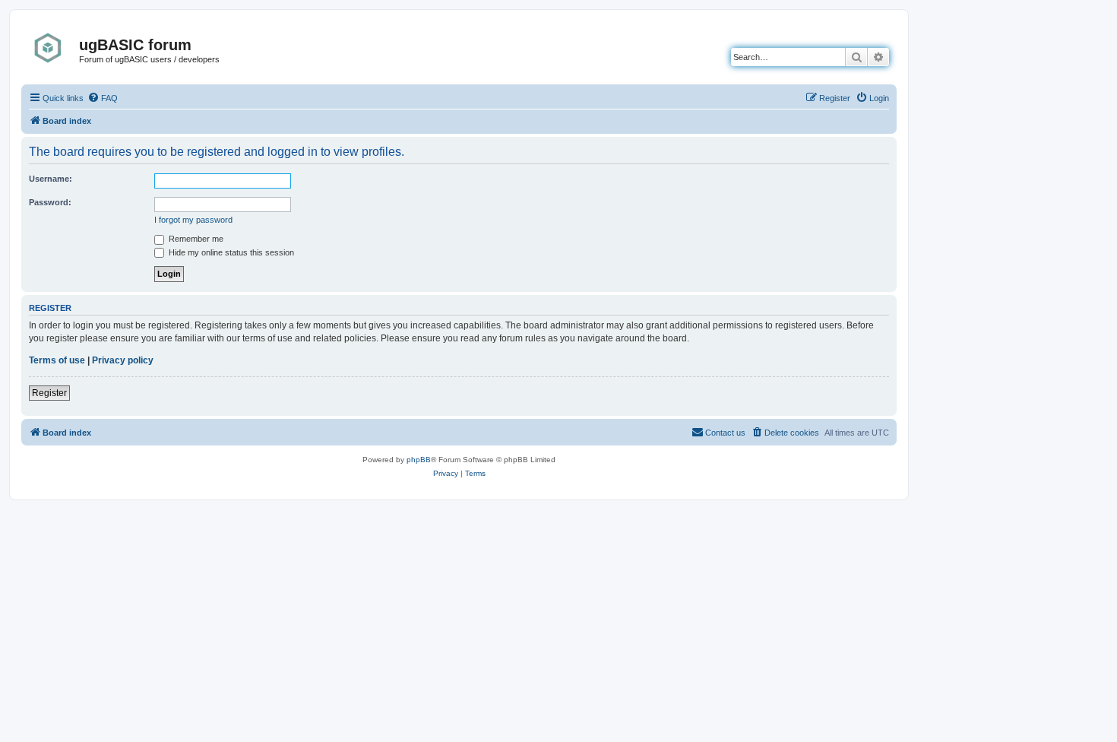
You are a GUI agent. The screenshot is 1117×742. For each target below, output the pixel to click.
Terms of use (57, 360)
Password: (50, 202)
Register (49, 393)
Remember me (194, 238)
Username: (50, 178)
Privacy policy (122, 360)
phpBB (419, 459)
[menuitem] (102, 98)
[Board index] (52, 48)
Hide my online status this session (230, 252)
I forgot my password (193, 219)
